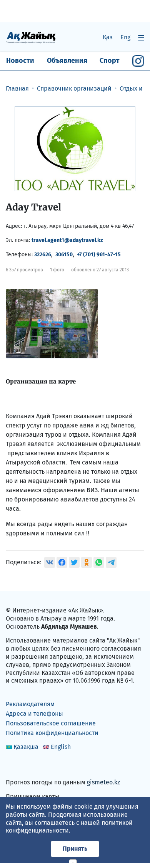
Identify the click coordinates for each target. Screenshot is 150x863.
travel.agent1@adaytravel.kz (67, 240)
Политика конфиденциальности (52, 733)
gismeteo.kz (103, 782)
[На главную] (31, 37)
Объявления (67, 60)
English (61, 746)
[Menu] (141, 38)
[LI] (23, 766)
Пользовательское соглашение (51, 723)
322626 (42, 254)
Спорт (110, 60)
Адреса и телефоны (34, 713)
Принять (75, 848)
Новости (20, 60)
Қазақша (25, 746)
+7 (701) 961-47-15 (99, 254)
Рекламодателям (30, 704)
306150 (64, 254)
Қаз (108, 37)
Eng (125, 37)
